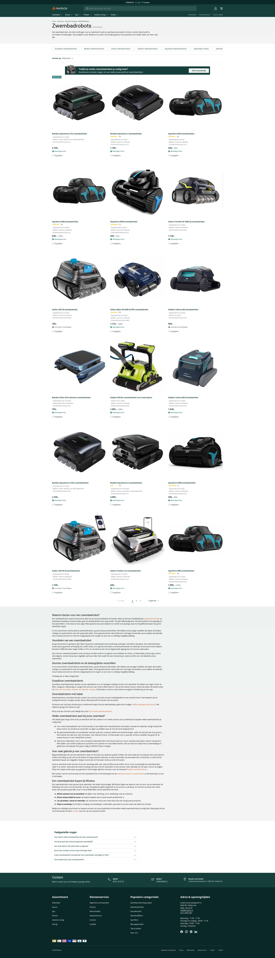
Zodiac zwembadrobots (120, 49)
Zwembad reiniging (71, 21)
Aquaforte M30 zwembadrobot (181, 134)
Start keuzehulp (199, 70)
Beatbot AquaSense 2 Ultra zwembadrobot (70, 483)
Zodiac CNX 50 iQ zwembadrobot (66, 571)
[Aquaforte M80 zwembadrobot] (195, 540)
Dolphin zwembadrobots (148, 49)
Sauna (67, 15)
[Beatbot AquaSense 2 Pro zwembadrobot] (79, 103)
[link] (120, 600)
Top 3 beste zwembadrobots (100, 711)
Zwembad (56, 15)
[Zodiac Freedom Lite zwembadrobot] (137, 540)
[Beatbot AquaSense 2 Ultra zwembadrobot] (79, 452)
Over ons (134, 933)
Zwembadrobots (137, 907)
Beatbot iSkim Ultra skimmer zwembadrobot (71, 397)
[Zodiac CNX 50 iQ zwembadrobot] (79, 540)
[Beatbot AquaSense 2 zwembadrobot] (137, 103)
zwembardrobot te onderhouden (130, 773)
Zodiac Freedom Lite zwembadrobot (125, 571)
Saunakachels (135, 911)
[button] (221, 8)
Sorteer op (56, 58)
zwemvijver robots (143, 741)
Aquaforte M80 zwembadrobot (181, 571)
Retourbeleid (95, 911)
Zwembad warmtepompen (141, 903)
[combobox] (140, 8)
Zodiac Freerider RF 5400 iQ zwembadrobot (186, 221)
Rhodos (59, 950)
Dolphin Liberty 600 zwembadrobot (183, 397)
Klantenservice (204, 15)
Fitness (86, 15)
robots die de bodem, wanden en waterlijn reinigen (74, 689)
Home (54, 21)
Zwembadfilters (136, 915)
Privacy (92, 907)
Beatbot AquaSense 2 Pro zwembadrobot (69, 134)
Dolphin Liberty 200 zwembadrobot (183, 309)
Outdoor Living (99, 15)
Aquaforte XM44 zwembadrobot (182, 483)
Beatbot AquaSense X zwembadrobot (126, 483)
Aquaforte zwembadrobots (176, 49)
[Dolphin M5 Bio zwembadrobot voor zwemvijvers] (137, 366)
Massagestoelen (137, 924)
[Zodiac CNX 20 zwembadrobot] (79, 279)
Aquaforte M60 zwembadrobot (65, 221)
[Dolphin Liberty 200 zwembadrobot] (195, 279)
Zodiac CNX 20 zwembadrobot (65, 309)
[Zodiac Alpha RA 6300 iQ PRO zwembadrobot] (137, 279)
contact (75, 811)
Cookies (93, 924)
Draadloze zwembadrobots (66, 49)
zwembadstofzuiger (152, 618)
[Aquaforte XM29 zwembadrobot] (137, 191)
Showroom (192, 15)
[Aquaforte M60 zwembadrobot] (79, 191)
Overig (113, 15)
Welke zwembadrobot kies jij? (144, 704)
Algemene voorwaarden (99, 903)
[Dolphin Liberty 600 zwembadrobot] (195, 366)
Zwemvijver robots (201, 49)
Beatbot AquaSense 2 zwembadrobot (126, 134)
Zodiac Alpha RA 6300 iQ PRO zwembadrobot (129, 309)
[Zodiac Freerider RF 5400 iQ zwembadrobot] (195, 191)
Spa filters (134, 920)
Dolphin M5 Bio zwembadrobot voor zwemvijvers (131, 397)
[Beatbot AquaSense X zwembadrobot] (137, 452)
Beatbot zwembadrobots (94, 49)
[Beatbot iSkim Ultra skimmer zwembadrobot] (79, 366)
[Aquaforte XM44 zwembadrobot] (195, 452)
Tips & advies (218, 15)
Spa (76, 15)
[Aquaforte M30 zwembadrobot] (195, 103)
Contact (93, 920)
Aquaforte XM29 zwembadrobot (124, 221)
